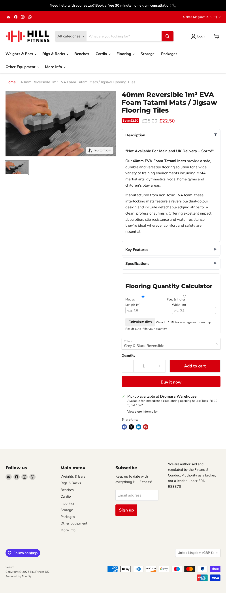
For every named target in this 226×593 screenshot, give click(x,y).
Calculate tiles (140, 322)
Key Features (136, 249)
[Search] (167, 36)
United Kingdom (200, 17)
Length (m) (132, 305)
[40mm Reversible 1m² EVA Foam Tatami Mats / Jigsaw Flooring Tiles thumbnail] (16, 168)
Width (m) (179, 305)
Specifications (137, 263)
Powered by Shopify (19, 576)
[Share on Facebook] (124, 427)
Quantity (128, 356)
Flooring (124, 53)
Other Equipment (21, 66)
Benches (81, 53)
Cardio (102, 53)
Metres (130, 299)
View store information (142, 411)
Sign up (126, 510)
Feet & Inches (176, 299)
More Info (54, 66)
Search (10, 567)
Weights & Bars (20, 53)
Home (11, 82)
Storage (147, 53)
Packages (169, 53)
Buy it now (171, 382)
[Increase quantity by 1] (160, 366)
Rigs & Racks (54, 53)
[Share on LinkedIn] (138, 427)
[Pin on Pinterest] (145, 427)
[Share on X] (131, 427)
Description (135, 135)
